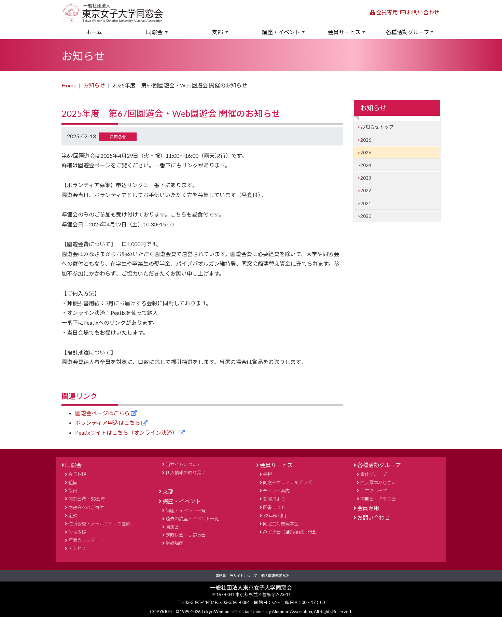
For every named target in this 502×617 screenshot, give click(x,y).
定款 (72, 515)
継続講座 (174, 543)
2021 (365, 203)
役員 (72, 490)
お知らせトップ (377, 127)
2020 (365, 216)
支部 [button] (218, 32)
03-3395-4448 (198, 602)
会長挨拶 (77, 474)
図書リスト (274, 507)
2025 (365, 152)
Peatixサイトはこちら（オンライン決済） (127, 432)
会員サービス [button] (344, 32)
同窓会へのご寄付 (86, 507)
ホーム (104, 31)
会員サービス (276, 465)
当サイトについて (183, 464)
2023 (365, 178)
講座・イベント (182, 501)
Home (68, 85)
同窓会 (73, 465)
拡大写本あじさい (378, 482)
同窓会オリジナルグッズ (287, 482)
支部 (168, 491)
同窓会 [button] (155, 32)
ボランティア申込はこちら (108, 422)
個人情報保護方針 (275, 576)
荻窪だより (274, 499)
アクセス (77, 548)
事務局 (220, 576)
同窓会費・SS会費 (86, 499)
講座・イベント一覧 (186, 510)
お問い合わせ (423, 12)
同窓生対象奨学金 (280, 524)
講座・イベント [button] (281, 32)
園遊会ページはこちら (103, 413)
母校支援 (77, 532)
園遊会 (172, 527)
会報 (267, 474)
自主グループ (373, 490)
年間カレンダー (83, 540)
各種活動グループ (379, 465)
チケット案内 (276, 490)
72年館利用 (274, 515)
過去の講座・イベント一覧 (192, 518)
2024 (365, 165)
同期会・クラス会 (378, 499)
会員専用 (386, 12)
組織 (72, 482)
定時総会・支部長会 (186, 535)
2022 (365, 190)
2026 (365, 140)
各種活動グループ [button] (407, 32)
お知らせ (94, 85)
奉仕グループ (373, 474)
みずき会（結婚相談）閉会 (289, 532)
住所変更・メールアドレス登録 (99, 524)
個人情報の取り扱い (186, 472)
